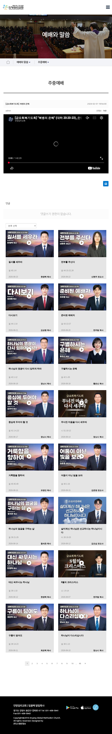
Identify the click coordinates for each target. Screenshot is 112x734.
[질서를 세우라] (30, 243)
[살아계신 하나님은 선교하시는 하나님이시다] (82, 510)
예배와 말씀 (22, 62)
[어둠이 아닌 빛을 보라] (82, 457)
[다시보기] (30, 297)
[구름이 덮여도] (30, 617)
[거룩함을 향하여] (30, 457)
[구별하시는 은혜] (82, 350)
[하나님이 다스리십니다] (82, 617)
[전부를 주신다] (82, 243)
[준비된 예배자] (82, 297)
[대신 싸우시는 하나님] (30, 564)
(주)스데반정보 (19, 724)
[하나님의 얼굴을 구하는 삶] (30, 510)
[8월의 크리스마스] (82, 564)
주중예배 (42, 62)
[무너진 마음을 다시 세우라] (82, 403)
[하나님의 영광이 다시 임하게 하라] (30, 350)
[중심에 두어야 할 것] (30, 403)
